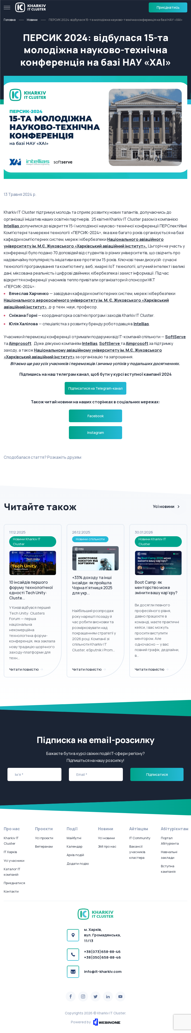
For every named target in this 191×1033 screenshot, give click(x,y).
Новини (32, 20)
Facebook (96, 415)
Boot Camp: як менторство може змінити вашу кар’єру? (156, 587)
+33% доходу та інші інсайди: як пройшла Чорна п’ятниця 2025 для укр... (92, 585)
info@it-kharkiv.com (103, 971)
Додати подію (78, 863)
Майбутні (74, 838)
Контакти (11, 891)
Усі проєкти (44, 838)
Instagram (95, 432)
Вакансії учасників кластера (137, 852)
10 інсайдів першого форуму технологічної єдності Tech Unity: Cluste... (31, 589)
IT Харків (10, 852)
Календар (74, 846)
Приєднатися (14, 883)
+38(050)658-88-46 (102, 957)
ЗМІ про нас (107, 846)
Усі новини (163, 506)
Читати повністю (24, 669)
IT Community (139, 838)
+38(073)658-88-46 (102, 951)
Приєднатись (168, 7)
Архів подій (75, 855)
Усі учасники (14, 860)
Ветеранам (44, 846)
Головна (10, 20)
